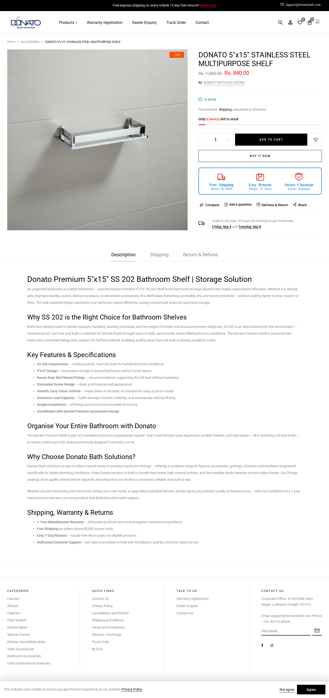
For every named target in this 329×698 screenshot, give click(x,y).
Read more (208, 5)
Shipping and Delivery (108, 620)
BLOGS (97, 649)
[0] (300, 23)
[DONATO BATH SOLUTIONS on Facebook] (262, 645)
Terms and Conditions (108, 627)
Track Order (176, 22)
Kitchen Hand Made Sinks (26, 642)
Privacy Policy (102, 606)
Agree (311, 689)
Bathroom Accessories (24, 656)
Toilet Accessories (20, 649)
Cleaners (13, 613)
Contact (202, 22)
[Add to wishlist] (316, 140)
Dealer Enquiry (144, 22)
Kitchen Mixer (17, 627)
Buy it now (260, 156)
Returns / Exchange (106, 635)
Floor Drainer (16, 620)
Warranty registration (105, 22)
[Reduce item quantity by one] (203, 139)
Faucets (13, 599)
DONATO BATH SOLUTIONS (224, 82)
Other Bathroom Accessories (28, 663)
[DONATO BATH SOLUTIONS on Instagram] (271, 645)
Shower (13, 606)
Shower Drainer (18, 635)
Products (66, 22)
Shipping (225, 109)
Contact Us (100, 599)
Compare (212, 205)
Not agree (287, 689)
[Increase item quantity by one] (227, 139)
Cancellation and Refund (110, 613)
